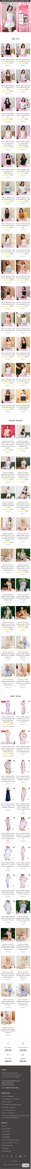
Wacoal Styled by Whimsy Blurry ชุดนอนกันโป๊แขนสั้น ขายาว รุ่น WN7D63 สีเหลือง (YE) (23, 682)
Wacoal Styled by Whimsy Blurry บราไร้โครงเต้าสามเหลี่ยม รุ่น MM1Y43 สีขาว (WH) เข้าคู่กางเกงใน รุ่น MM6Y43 (8, 537)
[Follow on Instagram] (11, 1156)
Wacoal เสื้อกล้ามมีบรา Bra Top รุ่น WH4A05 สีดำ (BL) (8, 303)
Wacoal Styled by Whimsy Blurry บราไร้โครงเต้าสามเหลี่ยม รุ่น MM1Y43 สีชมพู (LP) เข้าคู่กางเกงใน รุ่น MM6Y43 (8, 444)
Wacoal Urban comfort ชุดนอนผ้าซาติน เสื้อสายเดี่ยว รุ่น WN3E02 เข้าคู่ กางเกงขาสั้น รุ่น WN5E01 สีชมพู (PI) (23, 749)
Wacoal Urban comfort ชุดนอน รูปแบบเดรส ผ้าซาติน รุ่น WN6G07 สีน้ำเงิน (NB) (8, 805)
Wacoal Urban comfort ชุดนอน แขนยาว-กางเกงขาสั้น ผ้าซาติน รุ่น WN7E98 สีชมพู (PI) (23, 836)
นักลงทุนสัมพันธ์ (6, 1129)
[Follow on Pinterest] (16, 1156)
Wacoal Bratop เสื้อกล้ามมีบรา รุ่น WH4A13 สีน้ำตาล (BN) (8, 87)
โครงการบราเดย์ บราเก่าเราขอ (10, 1143)
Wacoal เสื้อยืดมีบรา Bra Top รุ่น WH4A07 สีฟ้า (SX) (7, 198)
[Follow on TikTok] (25, 1156)
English (15, 1161)
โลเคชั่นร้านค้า (6, 1132)
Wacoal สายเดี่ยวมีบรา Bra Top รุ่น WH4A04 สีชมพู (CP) (8, 329)
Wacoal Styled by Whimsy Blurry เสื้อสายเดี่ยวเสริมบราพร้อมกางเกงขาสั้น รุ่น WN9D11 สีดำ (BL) (23, 443)
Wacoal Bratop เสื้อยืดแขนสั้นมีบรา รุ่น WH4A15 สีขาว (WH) (23, 115)
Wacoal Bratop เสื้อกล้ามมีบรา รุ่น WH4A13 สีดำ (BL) (8, 60)
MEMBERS (22, 1058)
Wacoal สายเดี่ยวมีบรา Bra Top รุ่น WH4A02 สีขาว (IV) (23, 380)
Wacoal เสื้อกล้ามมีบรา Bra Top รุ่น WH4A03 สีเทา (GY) (23, 86)
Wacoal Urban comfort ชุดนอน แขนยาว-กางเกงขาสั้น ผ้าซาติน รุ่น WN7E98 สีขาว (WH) (8, 865)
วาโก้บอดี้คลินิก (6, 1137)
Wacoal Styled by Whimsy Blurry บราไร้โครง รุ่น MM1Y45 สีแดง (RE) (23, 624)
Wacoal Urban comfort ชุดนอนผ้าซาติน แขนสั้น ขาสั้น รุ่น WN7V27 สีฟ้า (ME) (8, 918)
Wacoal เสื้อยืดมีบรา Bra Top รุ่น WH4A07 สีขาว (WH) (23, 198)
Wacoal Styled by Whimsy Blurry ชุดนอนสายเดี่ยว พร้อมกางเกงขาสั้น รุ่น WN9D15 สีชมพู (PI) (8, 567)
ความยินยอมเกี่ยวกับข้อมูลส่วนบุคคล (11, 1105)
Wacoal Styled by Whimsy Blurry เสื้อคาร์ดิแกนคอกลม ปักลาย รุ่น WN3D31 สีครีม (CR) (23, 475)
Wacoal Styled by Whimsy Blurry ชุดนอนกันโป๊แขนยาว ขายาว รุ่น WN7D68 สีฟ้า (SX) (8, 682)
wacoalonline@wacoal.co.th (13, 1081)
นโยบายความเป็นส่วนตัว (8, 1113)
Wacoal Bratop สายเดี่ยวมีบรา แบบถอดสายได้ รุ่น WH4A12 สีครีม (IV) (8, 143)
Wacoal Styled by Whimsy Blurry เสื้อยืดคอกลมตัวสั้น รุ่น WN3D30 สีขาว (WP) (8, 504)
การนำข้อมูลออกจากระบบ (9, 1110)
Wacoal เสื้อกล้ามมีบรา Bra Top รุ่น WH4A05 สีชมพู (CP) (23, 277)
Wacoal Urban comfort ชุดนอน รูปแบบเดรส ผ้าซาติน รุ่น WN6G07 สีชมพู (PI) (23, 777)
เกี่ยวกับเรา (4, 1126)
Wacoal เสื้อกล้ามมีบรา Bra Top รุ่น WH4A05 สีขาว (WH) (23, 251)
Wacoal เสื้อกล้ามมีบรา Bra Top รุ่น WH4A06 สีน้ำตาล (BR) (23, 225)
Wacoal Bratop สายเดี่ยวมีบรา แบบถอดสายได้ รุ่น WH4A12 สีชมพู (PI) (23, 143)
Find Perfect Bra (6, 1151)
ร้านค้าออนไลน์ (6, 1134)
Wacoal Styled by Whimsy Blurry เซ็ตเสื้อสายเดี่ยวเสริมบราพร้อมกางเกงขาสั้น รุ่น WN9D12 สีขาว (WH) (8, 475)
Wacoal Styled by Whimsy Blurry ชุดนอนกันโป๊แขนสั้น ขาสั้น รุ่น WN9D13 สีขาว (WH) (23, 597)
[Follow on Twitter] (7, 1156)
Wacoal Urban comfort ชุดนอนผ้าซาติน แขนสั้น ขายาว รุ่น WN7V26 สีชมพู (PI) (23, 864)
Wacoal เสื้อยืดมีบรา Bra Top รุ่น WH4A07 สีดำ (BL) (23, 170)
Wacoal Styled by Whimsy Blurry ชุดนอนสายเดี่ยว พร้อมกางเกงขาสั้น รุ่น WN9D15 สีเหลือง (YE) (23, 536)
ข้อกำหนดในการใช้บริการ (9, 1107)
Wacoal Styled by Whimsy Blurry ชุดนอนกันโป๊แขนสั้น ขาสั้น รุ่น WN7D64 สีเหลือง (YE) (8, 654)
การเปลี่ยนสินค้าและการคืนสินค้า (10, 1099)
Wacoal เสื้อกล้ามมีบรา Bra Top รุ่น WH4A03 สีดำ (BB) (23, 354)
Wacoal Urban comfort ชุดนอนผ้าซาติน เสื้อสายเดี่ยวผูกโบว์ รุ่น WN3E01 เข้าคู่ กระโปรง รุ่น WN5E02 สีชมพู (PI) (23, 807)
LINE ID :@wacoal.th (7, 1083)
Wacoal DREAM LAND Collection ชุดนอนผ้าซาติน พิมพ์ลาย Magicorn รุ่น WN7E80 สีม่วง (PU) (8, 719)
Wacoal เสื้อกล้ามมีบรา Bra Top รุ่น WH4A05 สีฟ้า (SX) (8, 277)
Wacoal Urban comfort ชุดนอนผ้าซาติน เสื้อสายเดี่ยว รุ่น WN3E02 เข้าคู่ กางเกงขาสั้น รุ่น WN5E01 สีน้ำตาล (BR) (8, 778)
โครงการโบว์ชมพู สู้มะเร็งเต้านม (10, 1140)
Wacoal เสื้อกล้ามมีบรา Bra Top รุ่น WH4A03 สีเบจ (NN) (8, 354)
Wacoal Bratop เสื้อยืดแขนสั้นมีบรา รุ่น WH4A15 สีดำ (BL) (8, 115)
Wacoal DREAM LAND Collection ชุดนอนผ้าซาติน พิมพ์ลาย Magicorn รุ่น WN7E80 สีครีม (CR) (8, 749)
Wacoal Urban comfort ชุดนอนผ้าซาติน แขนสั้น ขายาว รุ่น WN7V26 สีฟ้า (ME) (8, 892)
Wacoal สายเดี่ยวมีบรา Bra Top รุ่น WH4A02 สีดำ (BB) (8, 406)
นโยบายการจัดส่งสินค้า (8, 1096)
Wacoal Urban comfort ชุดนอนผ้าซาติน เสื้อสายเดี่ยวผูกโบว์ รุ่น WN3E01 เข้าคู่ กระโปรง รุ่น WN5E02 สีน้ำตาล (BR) (8, 837)
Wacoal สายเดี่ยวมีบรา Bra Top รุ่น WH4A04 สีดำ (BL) (23, 303)
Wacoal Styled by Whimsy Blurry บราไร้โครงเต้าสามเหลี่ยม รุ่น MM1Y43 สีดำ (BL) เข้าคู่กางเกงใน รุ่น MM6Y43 (23, 505)
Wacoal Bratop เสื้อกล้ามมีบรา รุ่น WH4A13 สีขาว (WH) (23, 60)
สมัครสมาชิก (5, 1148)
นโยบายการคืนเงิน (7, 1102)
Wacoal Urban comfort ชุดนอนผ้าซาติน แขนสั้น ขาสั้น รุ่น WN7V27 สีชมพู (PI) (23, 892)
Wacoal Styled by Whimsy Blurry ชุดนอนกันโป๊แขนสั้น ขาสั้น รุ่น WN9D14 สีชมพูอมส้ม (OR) (8, 597)
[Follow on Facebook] (2, 1156)
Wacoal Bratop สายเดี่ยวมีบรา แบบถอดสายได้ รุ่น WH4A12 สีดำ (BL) (8, 171)
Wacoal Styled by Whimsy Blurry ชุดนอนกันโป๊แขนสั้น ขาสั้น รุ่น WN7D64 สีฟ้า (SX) (23, 654)
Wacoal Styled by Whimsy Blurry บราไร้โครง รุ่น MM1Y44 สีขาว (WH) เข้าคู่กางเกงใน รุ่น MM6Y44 (8, 625)
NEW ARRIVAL (8, 1047)
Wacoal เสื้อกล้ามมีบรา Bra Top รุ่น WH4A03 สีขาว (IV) (8, 380)
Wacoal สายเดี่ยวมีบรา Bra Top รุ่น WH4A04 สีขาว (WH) (23, 329)
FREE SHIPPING (8, 1058)
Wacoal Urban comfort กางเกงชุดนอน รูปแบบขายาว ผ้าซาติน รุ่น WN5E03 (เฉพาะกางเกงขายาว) (23, 719)
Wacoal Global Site (7, 1145)
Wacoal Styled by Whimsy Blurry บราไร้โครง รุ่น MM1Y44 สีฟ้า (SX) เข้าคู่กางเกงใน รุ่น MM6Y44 (23, 567)
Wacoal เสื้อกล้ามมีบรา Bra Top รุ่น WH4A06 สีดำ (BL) (8, 224)
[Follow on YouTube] (20, 1156)
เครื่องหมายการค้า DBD (8, 1084)
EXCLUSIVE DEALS (23, 1047)
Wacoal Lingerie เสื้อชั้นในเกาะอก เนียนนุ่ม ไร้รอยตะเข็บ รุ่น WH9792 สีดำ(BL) (23, 407)
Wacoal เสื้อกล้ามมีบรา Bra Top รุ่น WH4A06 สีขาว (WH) (8, 251)
